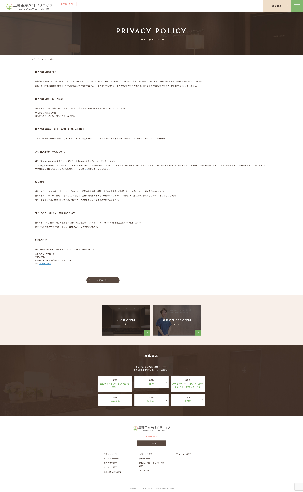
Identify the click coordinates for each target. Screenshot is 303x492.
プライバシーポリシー (184, 454)
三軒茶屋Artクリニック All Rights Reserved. (158, 488)
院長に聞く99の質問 (112, 471)
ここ (86, 168)
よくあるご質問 (110, 467)
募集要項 (277, 6)
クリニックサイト (151, 443)
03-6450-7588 (45, 263)
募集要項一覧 (145, 458)
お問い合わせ (103, 280)
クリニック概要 (145, 454)
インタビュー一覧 (111, 458)
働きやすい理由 (110, 462)
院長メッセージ (110, 454)
